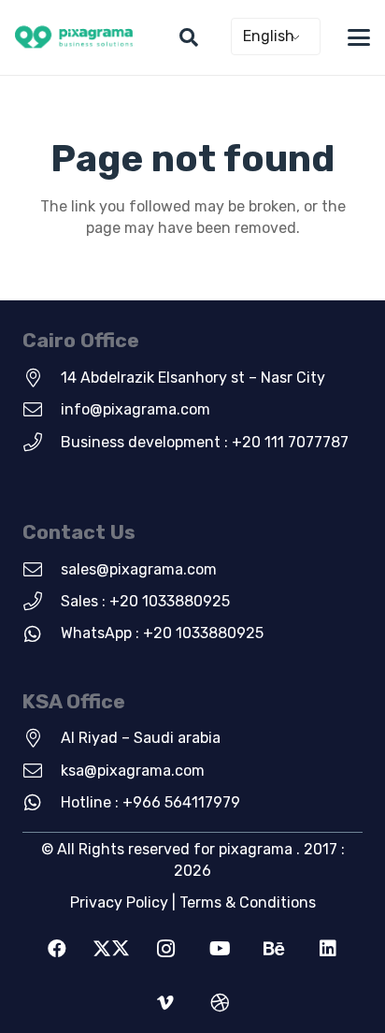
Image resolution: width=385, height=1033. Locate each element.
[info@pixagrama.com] (41, 409)
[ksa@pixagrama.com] (41, 771)
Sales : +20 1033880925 (145, 601)
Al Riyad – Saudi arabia (141, 738)
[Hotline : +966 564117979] (41, 802)
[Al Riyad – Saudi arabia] (41, 738)
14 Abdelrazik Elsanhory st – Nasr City (193, 377)
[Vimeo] (165, 1003)
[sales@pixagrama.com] (41, 569)
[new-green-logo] (74, 38)
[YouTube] (219, 948)
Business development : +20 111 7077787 (205, 442)
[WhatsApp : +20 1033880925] (41, 634)
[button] (188, 37)
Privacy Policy (119, 902)
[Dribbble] (219, 1003)
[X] (111, 948)
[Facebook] (57, 948)
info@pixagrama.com (135, 409)
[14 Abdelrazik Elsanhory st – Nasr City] (41, 378)
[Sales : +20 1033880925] (41, 601)
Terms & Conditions (247, 902)
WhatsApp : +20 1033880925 (162, 633)
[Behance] (273, 948)
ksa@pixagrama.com (133, 770)
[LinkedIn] (328, 948)
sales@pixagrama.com (139, 569)
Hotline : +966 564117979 (150, 802)
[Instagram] (165, 948)
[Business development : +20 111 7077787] (41, 442)
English (268, 36)
